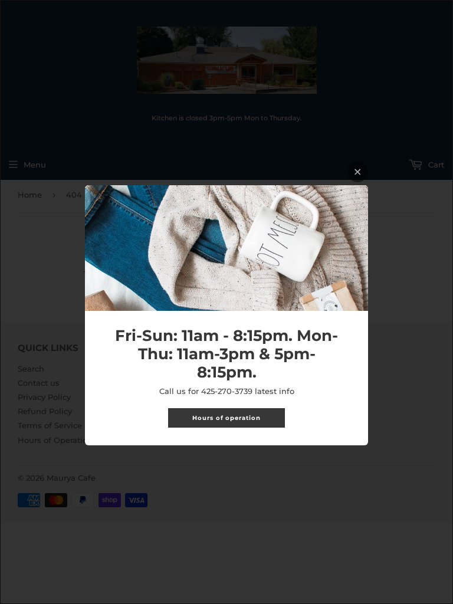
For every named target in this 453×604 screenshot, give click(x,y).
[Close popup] (357, 172)
